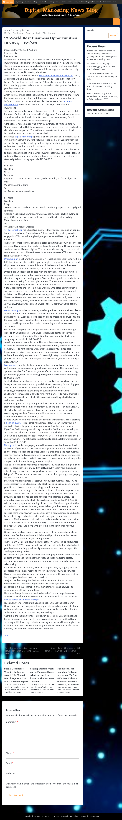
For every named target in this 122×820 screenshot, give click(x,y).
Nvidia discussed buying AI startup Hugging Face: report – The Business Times (81, 2)
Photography (11, 445)
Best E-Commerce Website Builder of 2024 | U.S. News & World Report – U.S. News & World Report (16, 675)
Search (90, 30)
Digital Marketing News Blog (61, 10)
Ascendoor (74, 816)
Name (10, 753)
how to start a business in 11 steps (21, 599)
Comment (12, 722)
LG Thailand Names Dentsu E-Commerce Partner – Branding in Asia (102, 76)
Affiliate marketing (14, 230)
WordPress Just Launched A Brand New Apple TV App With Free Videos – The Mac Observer (67, 675)
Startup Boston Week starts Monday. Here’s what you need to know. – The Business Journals (42, 675)
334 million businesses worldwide (56, 75)
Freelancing (10, 365)
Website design (12, 310)
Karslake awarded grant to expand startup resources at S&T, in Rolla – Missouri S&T (102, 96)
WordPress (94, 816)
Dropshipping (11, 259)
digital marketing (24, 136)
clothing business (15, 423)
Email (9, 763)
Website (10, 773)
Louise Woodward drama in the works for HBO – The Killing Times (101, 86)
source (7, 635)
